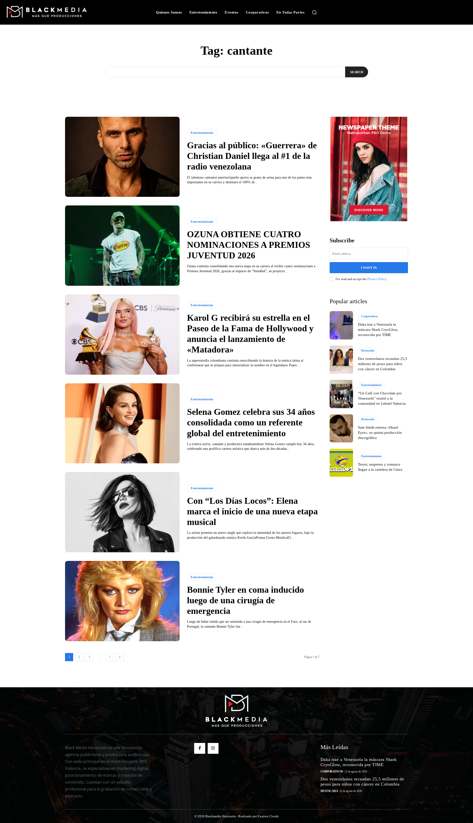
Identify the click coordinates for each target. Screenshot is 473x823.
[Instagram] (213, 748)
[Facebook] (199, 748)
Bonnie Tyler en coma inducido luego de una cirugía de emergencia (245, 600)
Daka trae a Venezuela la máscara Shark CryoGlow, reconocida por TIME (378, 329)
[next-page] (120, 657)
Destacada (367, 350)
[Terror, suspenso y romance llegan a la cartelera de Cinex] (341, 463)
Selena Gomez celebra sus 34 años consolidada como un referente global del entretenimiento (251, 422)
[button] (314, 12)
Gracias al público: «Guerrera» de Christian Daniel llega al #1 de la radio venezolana (252, 155)
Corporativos (369, 316)
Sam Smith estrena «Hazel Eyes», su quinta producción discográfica (380, 432)
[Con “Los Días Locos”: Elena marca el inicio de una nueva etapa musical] (122, 512)
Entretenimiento (202, 132)
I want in (369, 267)
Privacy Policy (377, 279)
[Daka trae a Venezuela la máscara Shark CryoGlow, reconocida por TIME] (341, 325)
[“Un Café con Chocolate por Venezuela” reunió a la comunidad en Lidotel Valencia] (341, 394)
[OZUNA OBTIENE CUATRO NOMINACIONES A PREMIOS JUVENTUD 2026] (122, 245)
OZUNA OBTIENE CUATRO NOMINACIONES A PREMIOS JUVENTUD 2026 (248, 244)
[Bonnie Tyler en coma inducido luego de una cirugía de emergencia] (122, 601)
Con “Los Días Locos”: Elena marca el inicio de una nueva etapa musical (252, 511)
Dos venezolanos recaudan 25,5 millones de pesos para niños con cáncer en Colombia (382, 364)
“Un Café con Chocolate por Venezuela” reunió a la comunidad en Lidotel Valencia (382, 398)
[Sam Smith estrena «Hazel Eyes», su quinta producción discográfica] (341, 428)
